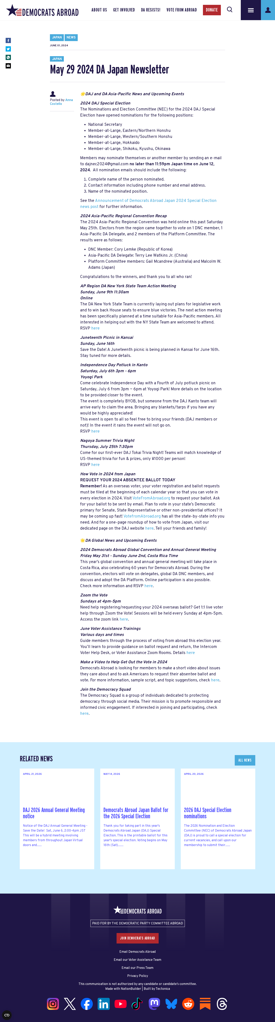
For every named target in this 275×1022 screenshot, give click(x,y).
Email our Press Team (137, 968)
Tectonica (163, 989)
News (71, 38)
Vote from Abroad (181, 10)
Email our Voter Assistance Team (137, 960)
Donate (212, 10)
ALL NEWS (245, 760)
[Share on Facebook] (8, 40)
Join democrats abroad (137, 938)
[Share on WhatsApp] (8, 57)
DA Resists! (150, 10)
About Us (99, 10)
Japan (57, 38)
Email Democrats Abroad (137, 952)
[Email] (8, 66)
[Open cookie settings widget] (7, 1015)
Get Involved (124, 10)
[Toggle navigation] (251, 10)
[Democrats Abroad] (42, 10)
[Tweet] (8, 49)
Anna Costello (61, 102)
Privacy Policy (137, 976)
